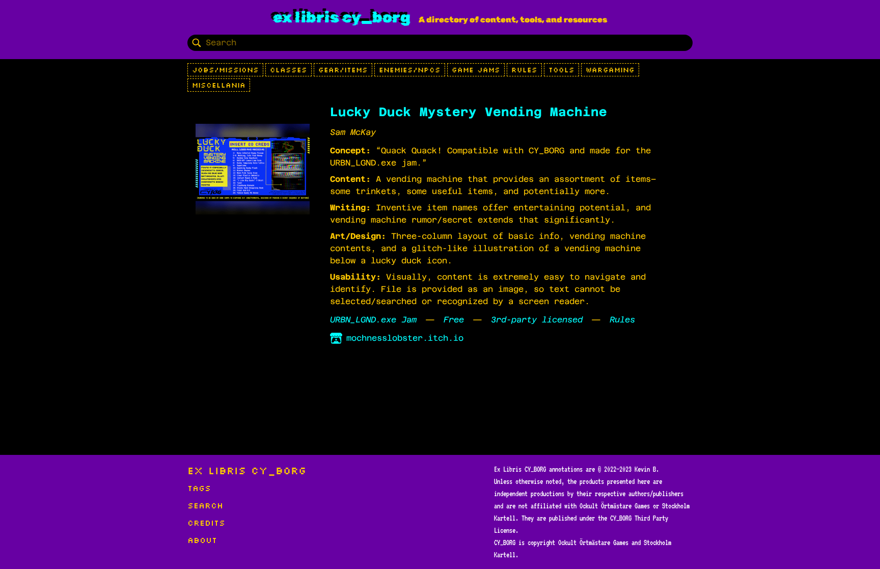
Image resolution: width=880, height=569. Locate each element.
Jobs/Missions (225, 69)
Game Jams (476, 69)
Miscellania (218, 85)
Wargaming (610, 69)
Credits (206, 523)
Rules (524, 69)
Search (205, 505)
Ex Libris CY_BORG (341, 17)
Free (454, 319)
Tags (199, 488)
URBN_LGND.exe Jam (373, 319)
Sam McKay (353, 132)
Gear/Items (343, 69)
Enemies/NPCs (410, 69)
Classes (288, 69)
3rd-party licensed (537, 319)
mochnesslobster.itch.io (404, 338)
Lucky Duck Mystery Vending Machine (468, 112)
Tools (561, 69)
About (202, 540)
